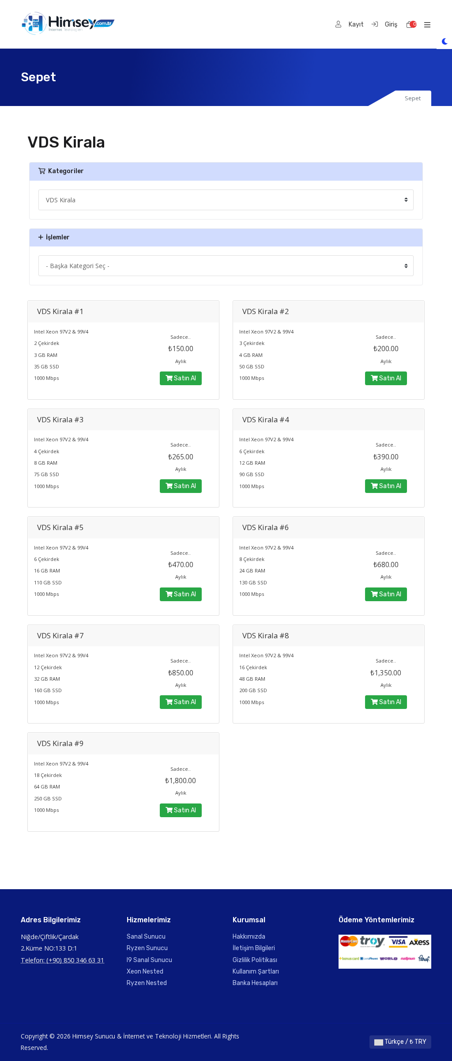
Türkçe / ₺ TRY (404, 1042)
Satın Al (184, 378)
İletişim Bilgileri (254, 948)
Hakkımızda (249, 936)
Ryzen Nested (147, 983)
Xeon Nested (145, 971)
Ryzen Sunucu (147, 948)
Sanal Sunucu (146, 936)
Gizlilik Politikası (255, 960)
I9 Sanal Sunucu (149, 960)
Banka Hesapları (255, 983)
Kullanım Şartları (256, 971)
